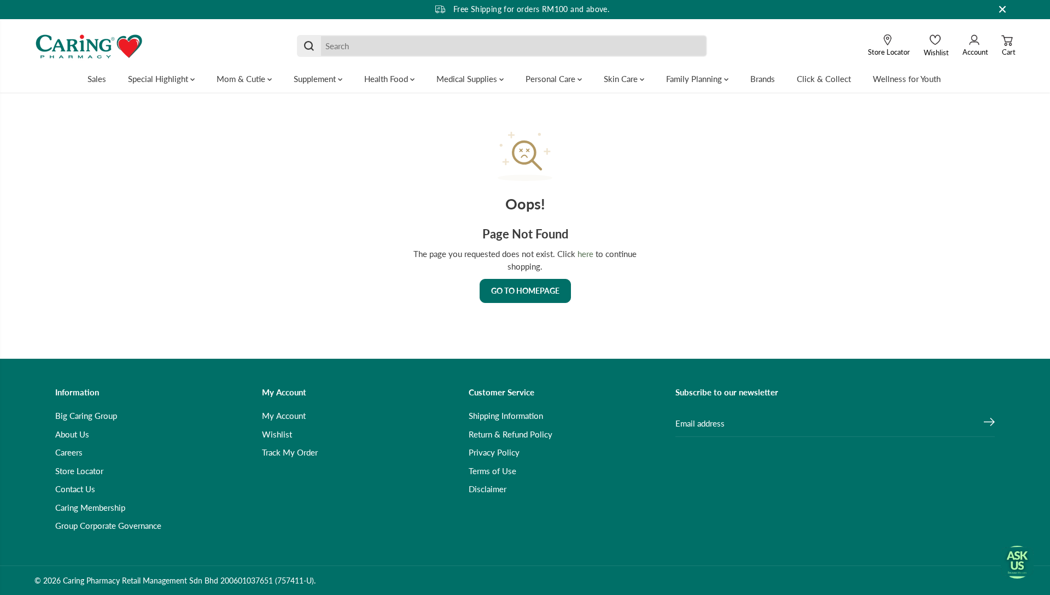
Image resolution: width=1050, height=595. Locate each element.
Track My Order (290, 452)
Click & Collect (824, 79)
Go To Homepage (525, 290)
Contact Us (75, 489)
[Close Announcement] (1002, 9)
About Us (72, 434)
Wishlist (277, 434)
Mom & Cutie (242, 79)
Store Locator (79, 471)
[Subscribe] (989, 423)
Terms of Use (492, 471)
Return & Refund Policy (510, 434)
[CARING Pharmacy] (89, 46)
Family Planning (695, 79)
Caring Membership (90, 507)
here (585, 254)
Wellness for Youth (907, 79)
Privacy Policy (494, 452)
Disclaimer (487, 489)
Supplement (316, 79)
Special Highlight (159, 79)
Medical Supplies (467, 79)
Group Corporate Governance (108, 525)
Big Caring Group (86, 416)
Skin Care (622, 79)
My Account (284, 416)
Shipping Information (506, 416)
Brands (762, 79)
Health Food (387, 79)
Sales (97, 79)
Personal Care (552, 79)
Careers (69, 452)
